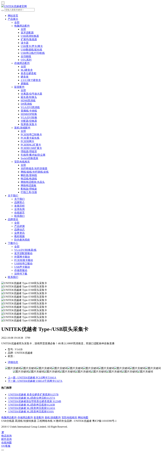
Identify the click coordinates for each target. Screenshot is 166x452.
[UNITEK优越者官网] (83, 6)
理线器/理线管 (29, 151)
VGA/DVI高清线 (30, 107)
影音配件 (19, 87)
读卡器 (25, 42)
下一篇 (35, 381)
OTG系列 (26, 59)
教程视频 (19, 236)
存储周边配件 (22, 63)
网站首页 (13, 15)
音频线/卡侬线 (29, 110)
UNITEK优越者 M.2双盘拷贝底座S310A (31, 411)
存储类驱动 (20, 270)
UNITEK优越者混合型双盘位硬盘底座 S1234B (34, 401)
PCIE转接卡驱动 (23, 260)
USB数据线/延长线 (31, 49)
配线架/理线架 (29, 188)
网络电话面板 (28, 185)
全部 (16, 22)
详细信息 (13, 362)
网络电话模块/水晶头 (33, 182)
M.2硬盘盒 (27, 70)
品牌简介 (19, 202)
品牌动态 (19, 229)
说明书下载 (20, 273)
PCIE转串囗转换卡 (31, 134)
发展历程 (19, 205)
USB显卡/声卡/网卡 (32, 46)
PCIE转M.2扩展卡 (31, 144)
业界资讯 (19, 233)
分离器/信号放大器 (31, 93)
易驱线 (25, 83)
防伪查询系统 (22, 239)
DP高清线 (26, 104)
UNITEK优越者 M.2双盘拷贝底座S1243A (31, 408)
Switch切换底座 (29, 158)
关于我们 (13, 195)
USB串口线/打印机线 (33, 53)
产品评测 (19, 226)
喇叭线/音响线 (29, 175)
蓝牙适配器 (27, 32)
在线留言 (19, 212)
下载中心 (13, 243)
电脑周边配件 (22, 25)
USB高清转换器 (30, 36)
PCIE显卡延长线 (30, 137)
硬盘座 (25, 76)
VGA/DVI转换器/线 (25, 250)
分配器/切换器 (29, 121)
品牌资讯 (13, 219)
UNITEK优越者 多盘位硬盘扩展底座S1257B (33, 394)
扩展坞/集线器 (29, 39)
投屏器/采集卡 (29, 124)
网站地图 (83, 417)
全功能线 (26, 56)
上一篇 (32, 377)
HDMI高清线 (28, 100)
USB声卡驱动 (22, 267)
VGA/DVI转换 (29, 117)
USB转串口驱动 (23, 263)
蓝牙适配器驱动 (23, 253)
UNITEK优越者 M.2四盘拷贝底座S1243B (31, 404)
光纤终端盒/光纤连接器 (34, 168)
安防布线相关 (22, 161)
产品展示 (13, 19)
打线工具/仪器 (29, 192)
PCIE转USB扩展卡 (31, 148)
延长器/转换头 (29, 97)
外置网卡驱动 (22, 256)
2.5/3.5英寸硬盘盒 (31, 80)
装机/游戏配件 (22, 127)
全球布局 (19, 209)
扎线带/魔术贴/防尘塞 (33, 154)
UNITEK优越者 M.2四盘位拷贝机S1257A (31, 398)
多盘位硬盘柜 (28, 73)
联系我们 (19, 216)
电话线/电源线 (29, 178)
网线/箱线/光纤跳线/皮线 (35, 171)
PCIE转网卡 (27, 141)
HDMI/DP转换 (29, 114)
